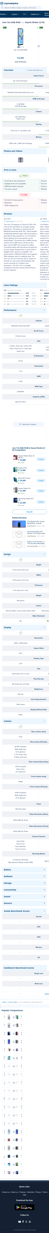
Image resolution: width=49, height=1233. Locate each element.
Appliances (35, 14)
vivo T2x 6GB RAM (20, 50)
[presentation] (5, 36)
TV (24, 14)
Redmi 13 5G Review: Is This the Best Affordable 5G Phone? (36, 542)
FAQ (24, 1195)
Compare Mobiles (12, 1002)
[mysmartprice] (9, 4)
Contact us (6, 1192)
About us (14, 1192)
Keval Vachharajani (32, 546)
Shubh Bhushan (31, 526)
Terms (45, 1192)
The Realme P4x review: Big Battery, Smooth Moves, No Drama (36, 522)
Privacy (38, 1192)
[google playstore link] (24, 1210)
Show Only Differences (36, 70)
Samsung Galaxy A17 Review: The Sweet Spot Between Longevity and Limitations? (36, 532)
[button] (2, 8)
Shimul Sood (10, 221)
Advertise (30, 1192)
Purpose (22, 1192)
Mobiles (3, 14)
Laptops (14, 14)
